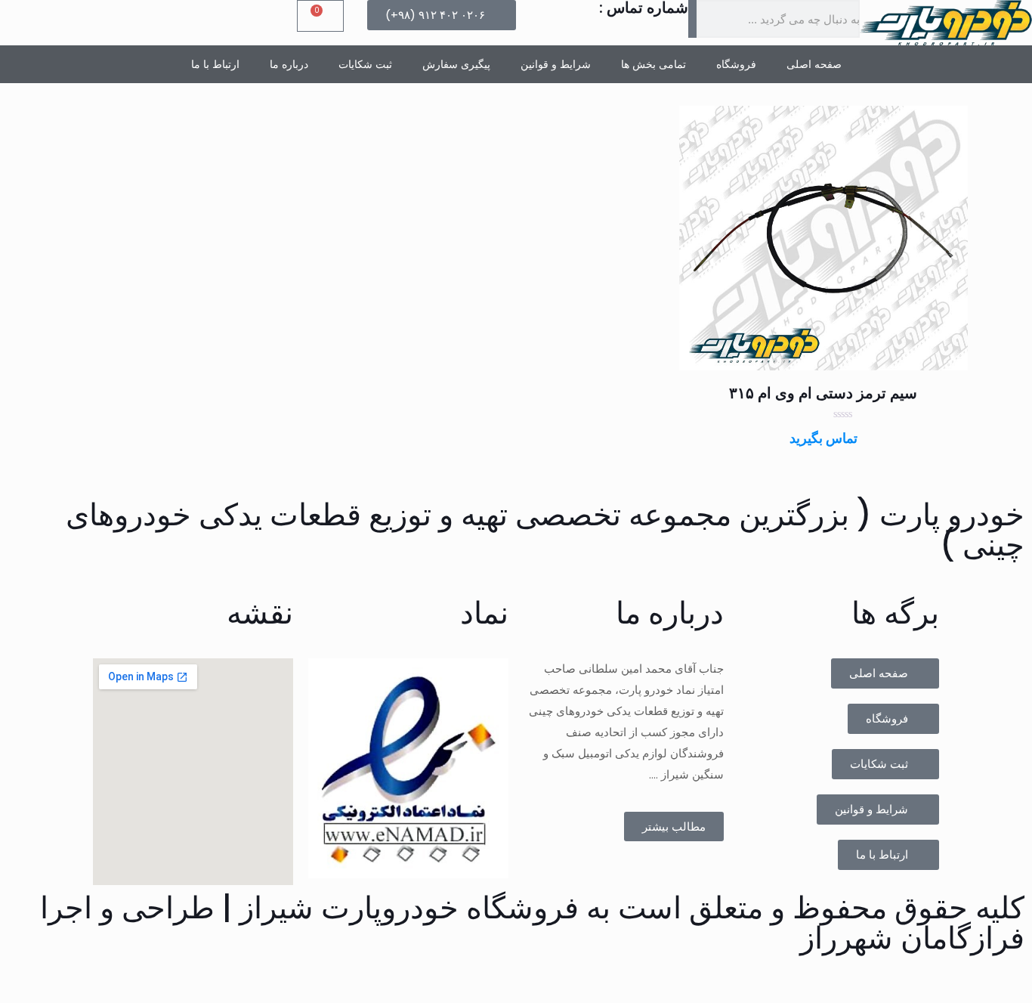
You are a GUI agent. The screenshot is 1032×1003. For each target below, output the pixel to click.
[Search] (692, 19)
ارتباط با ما (215, 64)
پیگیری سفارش (456, 64)
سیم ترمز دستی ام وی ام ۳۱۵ (823, 393)
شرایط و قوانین (556, 64)
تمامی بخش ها (653, 64)
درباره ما (289, 64)
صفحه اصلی (814, 64)
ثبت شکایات (365, 64)
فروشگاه (736, 64)
